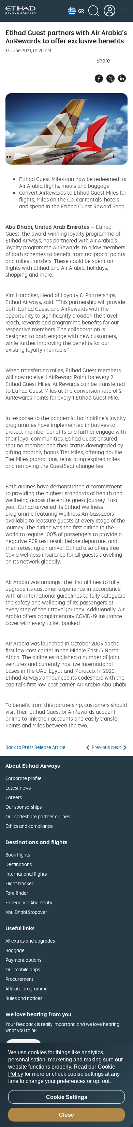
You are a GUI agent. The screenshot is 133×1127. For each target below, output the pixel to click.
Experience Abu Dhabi (28, 902)
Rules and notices (23, 998)
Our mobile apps (22, 969)
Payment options (23, 960)
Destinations (18, 864)
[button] (76, 11)
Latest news (18, 787)
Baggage (15, 950)
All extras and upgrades (30, 940)
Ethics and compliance (29, 826)
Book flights (17, 854)
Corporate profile (23, 778)
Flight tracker (19, 883)
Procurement (19, 979)
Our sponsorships (23, 807)
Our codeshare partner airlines (37, 816)
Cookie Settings (66, 1097)
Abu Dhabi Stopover (26, 912)
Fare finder (16, 893)
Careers (13, 797)
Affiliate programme (26, 988)
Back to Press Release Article (35, 747)
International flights (26, 874)
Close (66, 1115)
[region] (66, 1085)
